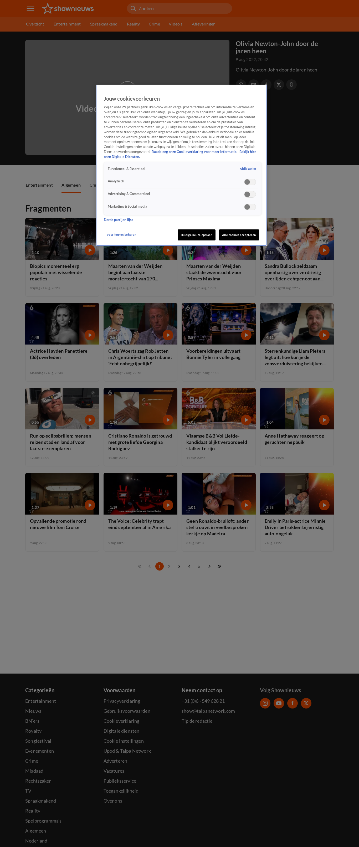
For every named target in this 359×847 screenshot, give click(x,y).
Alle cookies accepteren (239, 235)
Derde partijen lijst (118, 220)
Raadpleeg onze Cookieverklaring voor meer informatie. (195, 152)
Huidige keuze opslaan (197, 235)
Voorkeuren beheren (121, 234)
